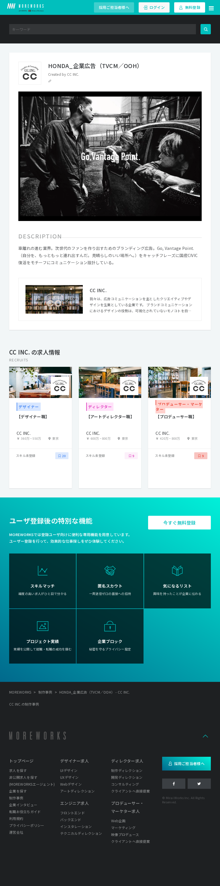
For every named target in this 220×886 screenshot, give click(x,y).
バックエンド (70, 819)
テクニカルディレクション (81, 833)
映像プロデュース (125, 834)
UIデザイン (69, 770)
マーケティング (123, 827)
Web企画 (118, 820)
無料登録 (192, 7)
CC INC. (73, 74)
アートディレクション (77, 791)
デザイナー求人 (74, 761)
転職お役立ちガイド (25, 811)
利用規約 (16, 818)
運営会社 (16, 832)
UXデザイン (69, 777)
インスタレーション (76, 826)
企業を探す (18, 791)
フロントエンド (72, 812)
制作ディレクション (126, 770)
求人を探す (18, 770)
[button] (211, 7)
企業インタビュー (23, 804)
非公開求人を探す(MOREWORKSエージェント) (32, 781)
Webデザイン (71, 784)
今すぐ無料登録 (179, 522)
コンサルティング (125, 784)
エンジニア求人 (74, 803)
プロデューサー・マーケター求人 (127, 807)
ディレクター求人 (127, 761)
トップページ (21, 761)
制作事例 (16, 797)
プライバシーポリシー (26, 825)
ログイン (157, 7)
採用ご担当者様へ (114, 7)
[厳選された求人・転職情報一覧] (25, 7)
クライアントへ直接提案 (130, 791)
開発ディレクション (126, 777)
